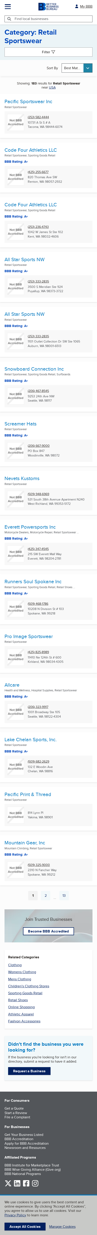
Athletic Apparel (21, 1014)
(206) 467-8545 (38, 391)
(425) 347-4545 (38, 549)
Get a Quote (14, 1108)
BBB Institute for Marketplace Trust (32, 1165)
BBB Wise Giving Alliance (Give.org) (33, 1169)
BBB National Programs (23, 1173)
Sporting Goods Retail (25, 993)
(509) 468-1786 (38, 604)
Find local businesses (31, 18)
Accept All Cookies (25, 1226)
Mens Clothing (19, 979)
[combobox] (77, 68)
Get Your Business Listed (24, 1134)
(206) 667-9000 (39, 446)
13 (65, 896)
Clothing (15, 965)
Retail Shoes (18, 1000)
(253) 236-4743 (38, 227)
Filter (46, 52)
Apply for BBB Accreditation (27, 1143)
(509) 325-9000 (39, 865)
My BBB (86, 6)
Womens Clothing (22, 972)
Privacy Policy (15, 1215)
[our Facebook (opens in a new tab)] (26, 1185)
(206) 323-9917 (38, 707)
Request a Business (29, 1071)
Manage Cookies (62, 1226)
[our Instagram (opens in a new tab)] (35, 1185)
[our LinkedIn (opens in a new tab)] (17, 1185)
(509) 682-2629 (38, 761)
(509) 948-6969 (38, 494)
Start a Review (16, 1112)
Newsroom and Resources (25, 1147)
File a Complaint (17, 1117)
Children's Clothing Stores (28, 986)
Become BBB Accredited (48, 931)
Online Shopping (21, 1007)
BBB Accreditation (19, 1139)
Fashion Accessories (24, 1021)
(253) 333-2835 (38, 281)
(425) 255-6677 (38, 172)
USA (52, 87)
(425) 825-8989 (38, 652)
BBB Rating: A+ (16, 161)
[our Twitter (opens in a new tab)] (8, 1185)
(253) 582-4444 (38, 117)
